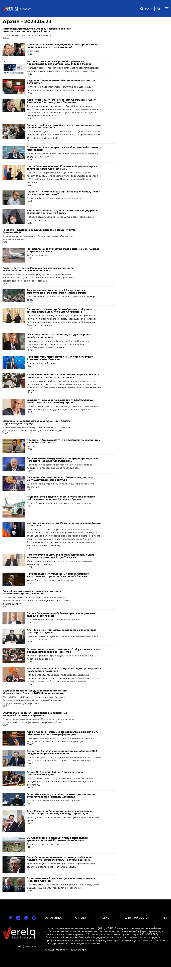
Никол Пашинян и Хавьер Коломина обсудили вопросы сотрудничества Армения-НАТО (62, 167)
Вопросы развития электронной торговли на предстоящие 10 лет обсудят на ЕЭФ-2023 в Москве (59, 62)
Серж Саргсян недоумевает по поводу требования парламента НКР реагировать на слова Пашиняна (59, 858)
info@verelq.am (27, 946)
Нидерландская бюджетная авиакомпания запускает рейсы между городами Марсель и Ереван (61, 498)
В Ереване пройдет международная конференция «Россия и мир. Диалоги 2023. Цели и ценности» (35, 692)
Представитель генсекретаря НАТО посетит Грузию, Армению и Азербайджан (60, 358)
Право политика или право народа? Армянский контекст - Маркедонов (64, 148)
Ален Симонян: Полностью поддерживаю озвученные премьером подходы (61, 631)
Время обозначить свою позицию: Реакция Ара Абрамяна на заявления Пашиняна (64, 669)
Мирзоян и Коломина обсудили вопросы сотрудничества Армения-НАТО (39, 231)
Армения (81, 917)
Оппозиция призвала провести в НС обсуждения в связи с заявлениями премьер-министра (63, 650)
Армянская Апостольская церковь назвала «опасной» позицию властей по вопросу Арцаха (37, 30)
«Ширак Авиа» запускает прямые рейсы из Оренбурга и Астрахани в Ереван (63, 250)
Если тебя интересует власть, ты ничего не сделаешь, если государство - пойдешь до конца (61, 795)
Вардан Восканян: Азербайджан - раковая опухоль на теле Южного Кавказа (61, 614)
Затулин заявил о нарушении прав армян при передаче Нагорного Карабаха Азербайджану (63, 459)
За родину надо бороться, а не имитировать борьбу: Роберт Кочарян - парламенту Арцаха (60, 401)
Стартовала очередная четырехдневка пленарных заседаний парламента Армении (35, 714)
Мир (165, 917)
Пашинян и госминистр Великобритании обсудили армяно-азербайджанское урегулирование (59, 310)
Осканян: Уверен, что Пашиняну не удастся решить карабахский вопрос (60, 336)
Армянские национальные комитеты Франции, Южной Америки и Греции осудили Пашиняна (62, 101)
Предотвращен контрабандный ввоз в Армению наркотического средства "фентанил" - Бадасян (58, 575)
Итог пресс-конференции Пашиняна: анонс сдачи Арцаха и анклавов (64, 524)
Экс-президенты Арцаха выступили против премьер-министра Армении (61, 879)
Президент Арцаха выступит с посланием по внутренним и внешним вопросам (63, 441)
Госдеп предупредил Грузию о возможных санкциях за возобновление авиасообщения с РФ (38, 269)
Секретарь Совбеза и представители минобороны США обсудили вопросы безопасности (62, 752)
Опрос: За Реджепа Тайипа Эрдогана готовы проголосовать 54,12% (55, 773)
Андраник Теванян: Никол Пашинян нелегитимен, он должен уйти (61, 81)
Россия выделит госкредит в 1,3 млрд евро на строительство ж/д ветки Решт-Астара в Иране (56, 291)
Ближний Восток (137, 917)
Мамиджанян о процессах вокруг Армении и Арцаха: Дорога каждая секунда (37, 422)
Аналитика (53, 917)
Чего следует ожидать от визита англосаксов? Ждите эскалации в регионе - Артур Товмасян (60, 556)
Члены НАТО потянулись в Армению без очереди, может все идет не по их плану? (63, 193)
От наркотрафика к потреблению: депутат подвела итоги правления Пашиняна (63, 126)
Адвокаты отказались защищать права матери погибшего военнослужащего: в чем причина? (63, 46)
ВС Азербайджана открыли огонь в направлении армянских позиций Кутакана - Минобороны (58, 839)
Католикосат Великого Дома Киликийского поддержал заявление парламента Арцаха (62, 211)
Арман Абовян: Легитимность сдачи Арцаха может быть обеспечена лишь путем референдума (62, 733)
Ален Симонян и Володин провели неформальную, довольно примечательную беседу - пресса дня (59, 812)
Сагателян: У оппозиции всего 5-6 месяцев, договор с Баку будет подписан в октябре (61, 478)
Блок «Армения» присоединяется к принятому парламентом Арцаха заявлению (33, 592)
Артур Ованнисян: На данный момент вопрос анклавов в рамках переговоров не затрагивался (63, 376)
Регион (106, 917)
